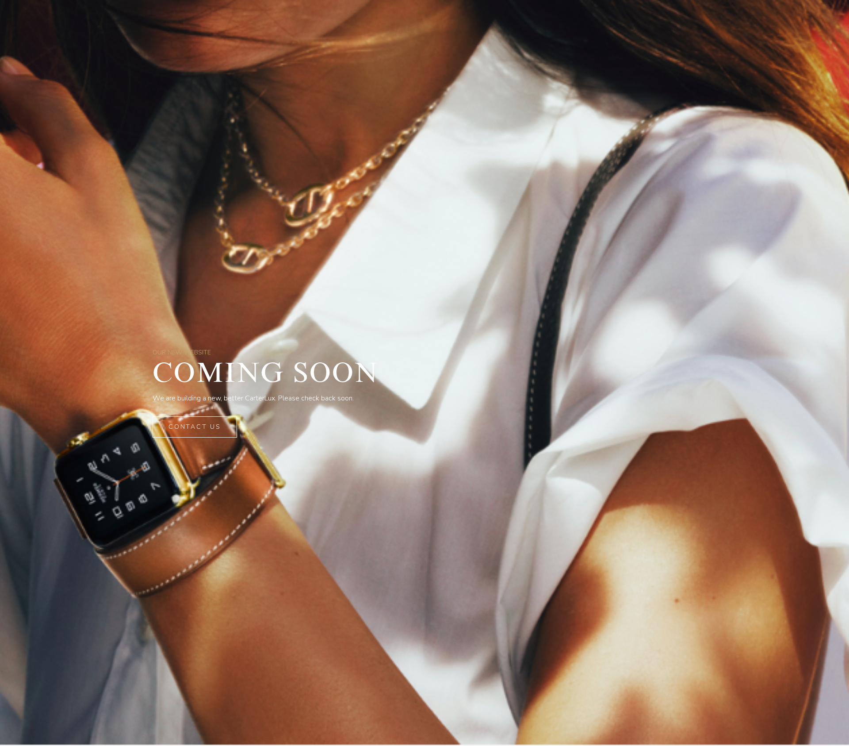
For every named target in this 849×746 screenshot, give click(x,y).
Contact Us (194, 427)
